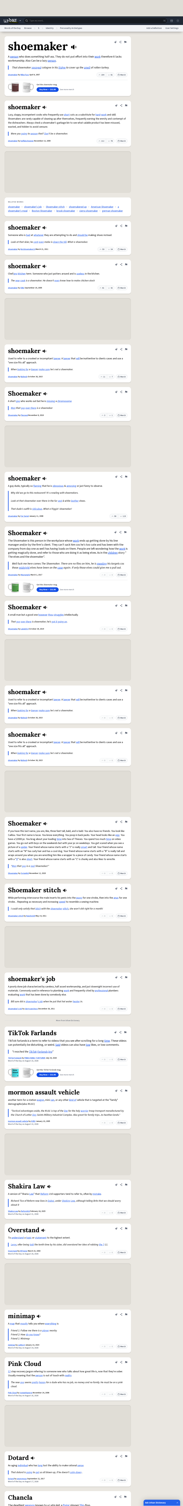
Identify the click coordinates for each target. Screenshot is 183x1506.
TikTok (33, 1052)
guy (18, 401)
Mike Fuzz (25, 74)
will (78, 358)
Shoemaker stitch (55, 207)
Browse (27, 28)
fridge (62, 68)
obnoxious (58, 486)
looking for (22, 369)
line (66, 1111)
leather (75, 501)
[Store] (171, 20)
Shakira (66, 1201)
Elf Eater (23, 1251)
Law (31, 1194)
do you (29, 1334)
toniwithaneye (26, 1392)
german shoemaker (112, 211)
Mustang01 (25, 574)
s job (40, 1001)
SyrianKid (25, 873)
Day (34, 1115)
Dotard (11, 1478)
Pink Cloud (12, 1392)
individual (23, 1465)
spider (24, 847)
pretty (35, 1382)
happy (42, 1382)
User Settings (172, 28)
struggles (59, 615)
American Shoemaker (102, 207)
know (36, 1334)
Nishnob (24, 376)
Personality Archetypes (71, 28)
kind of (72, 1100)
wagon (40, 1100)
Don (46, 133)
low (88, 1045)
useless (80, 274)
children (113, 553)
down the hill (59, 242)
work (98, 57)
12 (9, 1371)
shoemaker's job (33, 207)
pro (15, 274)
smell (87, 68)
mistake (97, 1194)
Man (13, 408)
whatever (39, 235)
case (60, 568)
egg (117, 835)
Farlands (42, 1052)
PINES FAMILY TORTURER (34, 1058)
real (33, 866)
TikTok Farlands (14, 1058)
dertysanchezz (31, 1008)
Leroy (13, 1244)
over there (30, 408)
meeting (102, 564)
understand (17, 1238)
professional (101, 990)
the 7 (101, 1244)
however (42, 615)
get (37, 1472)
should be (82, 235)
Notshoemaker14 (28, 249)
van (52, 1100)
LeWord (21, 1345)
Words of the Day (12, 28)
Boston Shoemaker (42, 211)
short (67, 115)
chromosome (64, 401)
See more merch (67, 89)
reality (68, 1375)
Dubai (51, 1201)
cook (22, 280)
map (12, 1323)
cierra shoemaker (88, 211)
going (24, 133)
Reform (44, 1194)
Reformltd (25, 1211)
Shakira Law (13, 1211)
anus (116, 898)
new (17, 280)
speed (62, 902)
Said (57, 1045)
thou (50, 615)
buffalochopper (27, 140)
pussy (79, 898)
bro (50, 1052)
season (34, 133)
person (14, 57)
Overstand (12, 1251)
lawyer (56, 358)
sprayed (36, 68)
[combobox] (95, 21)
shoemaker (13, 74)
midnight (24, 568)
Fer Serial (25, 516)
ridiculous (37, 509)
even (41, 242)
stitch (65, 908)
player (45, 1330)
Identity (49, 28)
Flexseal (24, 415)
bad (28, 235)
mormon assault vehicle (18, 1121)
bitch (38, 908)
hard (98, 115)
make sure (44, 369)
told (32, 1244)
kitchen (22, 274)
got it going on (59, 621)
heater (76, 1001)
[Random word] (164, 20)
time (59, 839)
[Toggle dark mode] (177, 20)
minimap (11, 1345)
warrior (84, 1111)
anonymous (22, 1478)
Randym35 (30, 916)
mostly (24, 1323)
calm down (75, 1472)
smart (84, 847)
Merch (123, 74)
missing (51, 401)
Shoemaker (13, 415)
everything (50, 1323)
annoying (71, 486)
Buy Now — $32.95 (47, 89)
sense (80, 1465)
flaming (37, 486)
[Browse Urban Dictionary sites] (12, 21)
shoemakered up (78, 207)
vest (60, 501)
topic (29, 1238)
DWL (22, 287)
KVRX (33, 1121)
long (40, 1465)
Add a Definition (154, 28)
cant (35, 242)
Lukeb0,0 (25, 629)
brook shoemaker (65, 211)
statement (40, 1238)
